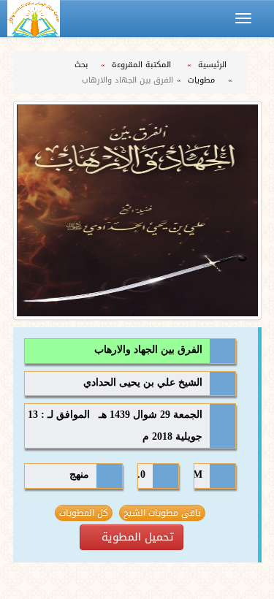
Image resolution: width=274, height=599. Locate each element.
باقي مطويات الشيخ (162, 513)
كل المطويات (83, 513)
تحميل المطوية (136, 537)
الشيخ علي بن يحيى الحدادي (142, 382)
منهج (79, 474)
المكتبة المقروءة (143, 64)
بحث (83, 64)
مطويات (203, 80)
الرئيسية (213, 64)
